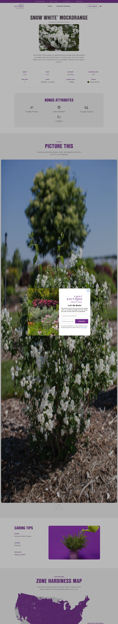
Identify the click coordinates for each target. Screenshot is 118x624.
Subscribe (82, 321)
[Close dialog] (88, 290)
